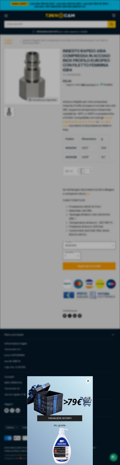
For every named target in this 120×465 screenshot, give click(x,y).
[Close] (88, 381)
